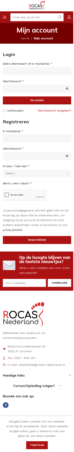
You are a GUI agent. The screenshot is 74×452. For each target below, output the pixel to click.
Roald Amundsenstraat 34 (26, 346)
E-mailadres (13, 131)
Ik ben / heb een (16, 166)
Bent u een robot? (17, 183)
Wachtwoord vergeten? (54, 110)
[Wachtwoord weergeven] (67, 89)
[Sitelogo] (37, 5)
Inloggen (37, 100)
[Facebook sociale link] (6, 405)
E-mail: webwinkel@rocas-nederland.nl (36, 365)
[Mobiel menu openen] (5, 17)
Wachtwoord (13, 81)
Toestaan (37, 445)
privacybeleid (12, 230)
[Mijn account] (69, 17)
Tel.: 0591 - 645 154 (21, 358)
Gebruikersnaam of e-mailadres (27, 63)
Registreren (37, 239)
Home (25, 38)
